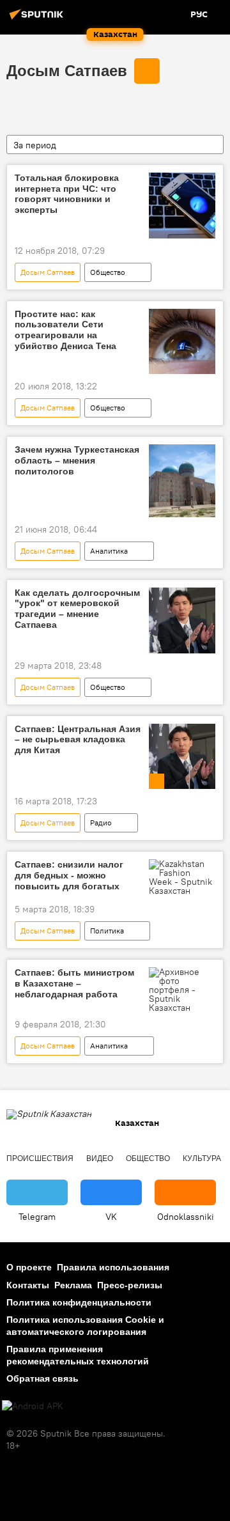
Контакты (27, 1285)
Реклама (73, 1285)
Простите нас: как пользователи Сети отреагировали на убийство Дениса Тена (65, 330)
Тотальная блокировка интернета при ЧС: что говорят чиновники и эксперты (67, 194)
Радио (101, 822)
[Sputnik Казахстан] (38, 19)
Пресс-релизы (129, 1285)
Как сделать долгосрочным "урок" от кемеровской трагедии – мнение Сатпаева (77, 609)
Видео (99, 1158)
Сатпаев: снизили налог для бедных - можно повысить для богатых (69, 875)
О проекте (29, 1267)
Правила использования (113, 1267)
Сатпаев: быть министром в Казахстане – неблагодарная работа (74, 983)
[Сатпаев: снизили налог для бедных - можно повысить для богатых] (182, 877)
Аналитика (109, 551)
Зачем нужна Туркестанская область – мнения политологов (77, 460)
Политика (107, 930)
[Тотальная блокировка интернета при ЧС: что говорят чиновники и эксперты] (182, 205)
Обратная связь (42, 1378)
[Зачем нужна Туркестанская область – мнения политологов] (182, 480)
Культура (202, 1158)
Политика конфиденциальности (78, 1302)
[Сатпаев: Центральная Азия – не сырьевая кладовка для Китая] (182, 757)
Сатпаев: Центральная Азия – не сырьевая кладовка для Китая (78, 740)
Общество (107, 272)
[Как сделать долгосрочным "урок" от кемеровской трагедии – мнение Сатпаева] (182, 620)
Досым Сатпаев (66, 70)
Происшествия (39, 1158)
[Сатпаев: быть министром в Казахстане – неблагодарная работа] (182, 989)
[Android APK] (32, 1406)
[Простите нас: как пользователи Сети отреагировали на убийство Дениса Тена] (182, 342)
